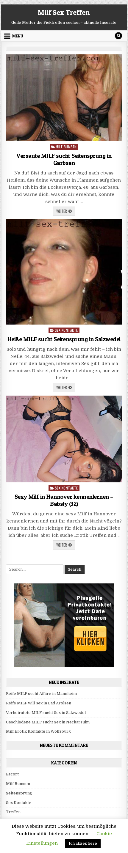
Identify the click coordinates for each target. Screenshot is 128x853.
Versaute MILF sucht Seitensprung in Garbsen (64, 159)
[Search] (118, 35)
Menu (17, 36)
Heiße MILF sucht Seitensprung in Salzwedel (64, 339)
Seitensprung (19, 793)
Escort (12, 774)
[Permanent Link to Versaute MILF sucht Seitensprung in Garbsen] (64, 97)
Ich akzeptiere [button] (83, 843)
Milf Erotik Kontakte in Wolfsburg (38, 731)
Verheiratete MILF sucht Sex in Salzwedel (46, 712)
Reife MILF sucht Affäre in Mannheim (41, 693)
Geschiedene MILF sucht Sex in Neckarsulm (48, 722)
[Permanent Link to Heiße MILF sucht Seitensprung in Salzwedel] (64, 272)
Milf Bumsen (66, 146)
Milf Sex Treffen (64, 12)
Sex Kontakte (66, 330)
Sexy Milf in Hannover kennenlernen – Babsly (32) (64, 500)
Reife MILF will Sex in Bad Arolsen (38, 703)
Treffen (13, 812)
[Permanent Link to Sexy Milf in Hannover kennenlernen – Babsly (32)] (64, 439)
